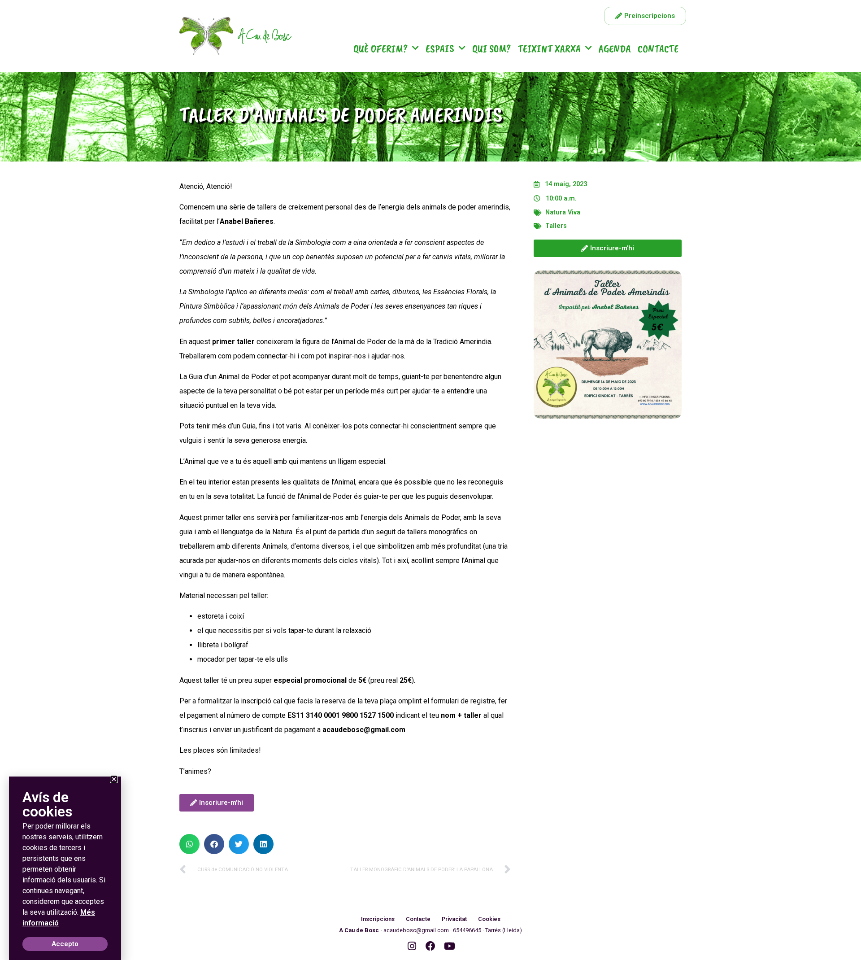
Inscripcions (378, 919)
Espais (440, 48)
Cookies (489, 919)
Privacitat (454, 919)
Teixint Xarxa (549, 48)
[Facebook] (430, 946)
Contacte (658, 48)
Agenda (615, 48)
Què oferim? (380, 48)
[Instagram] (412, 946)
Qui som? (491, 48)
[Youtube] (449, 946)
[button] (189, 844)
